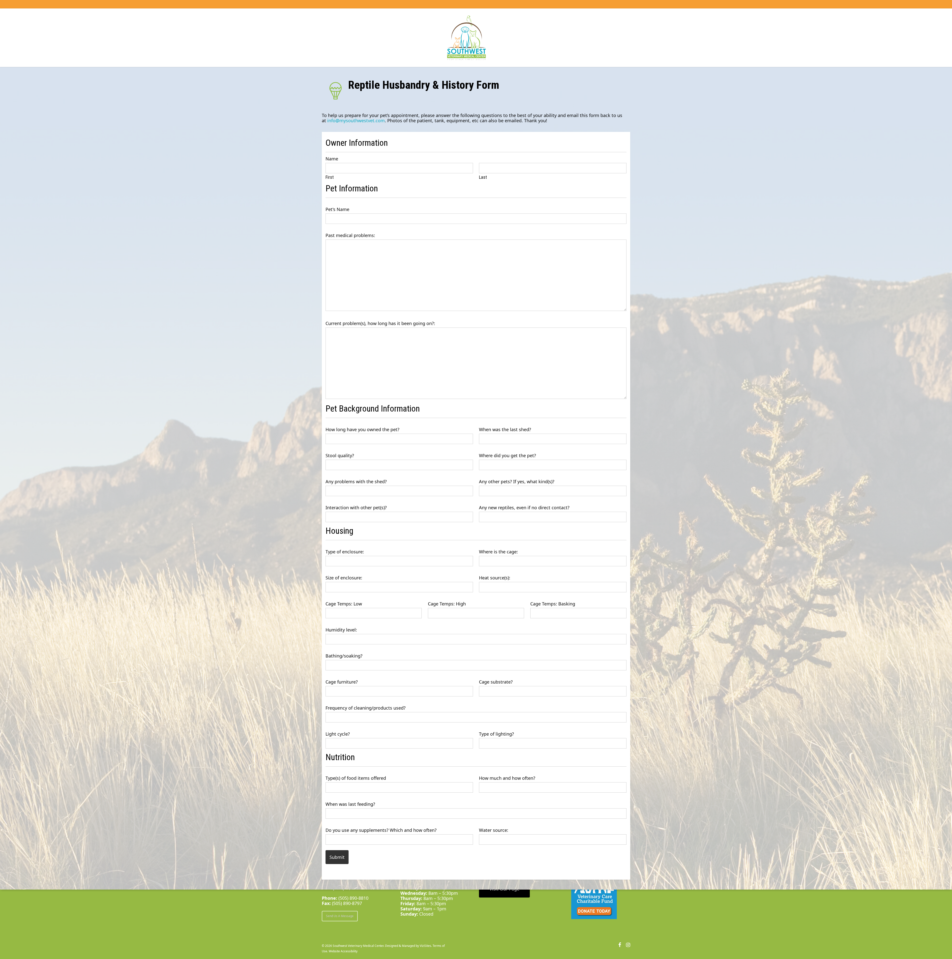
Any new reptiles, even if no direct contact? (524, 507)
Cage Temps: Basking (552, 603)
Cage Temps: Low (344, 603)
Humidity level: (341, 629)
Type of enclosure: (345, 551)
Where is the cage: (498, 551)
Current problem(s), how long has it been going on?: (380, 323)
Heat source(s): (494, 577)
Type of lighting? (496, 734)
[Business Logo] (466, 37)
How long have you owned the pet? (362, 429)
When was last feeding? (350, 804)
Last (483, 177)
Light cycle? (338, 734)
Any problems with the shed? (356, 481)
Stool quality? (340, 455)
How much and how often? (507, 778)
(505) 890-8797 (347, 903)
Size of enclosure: (344, 577)
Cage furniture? (342, 682)
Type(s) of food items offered (356, 778)
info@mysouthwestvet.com (356, 120)
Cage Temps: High (447, 603)
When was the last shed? (505, 429)
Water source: (493, 830)
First (330, 177)
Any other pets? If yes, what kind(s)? (516, 481)
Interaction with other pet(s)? (356, 507)
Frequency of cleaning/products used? (366, 708)
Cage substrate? (496, 682)
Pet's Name (337, 209)
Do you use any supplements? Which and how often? (381, 830)
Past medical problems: (350, 235)
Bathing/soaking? (344, 656)
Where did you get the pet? (507, 455)
